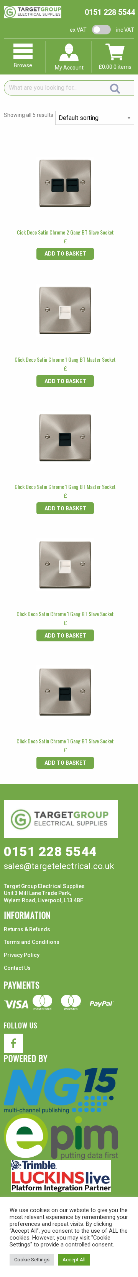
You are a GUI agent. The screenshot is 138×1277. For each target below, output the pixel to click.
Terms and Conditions (31, 942)
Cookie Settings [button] (31, 1259)
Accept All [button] (73, 1259)
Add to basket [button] (65, 254)
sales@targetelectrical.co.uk (59, 866)
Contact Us (17, 968)
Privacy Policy (21, 955)
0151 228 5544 (110, 12)
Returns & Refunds (27, 929)
